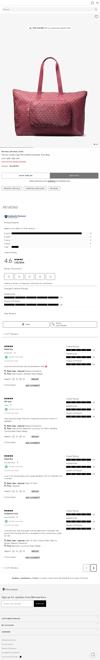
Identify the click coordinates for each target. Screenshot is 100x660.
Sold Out (74, 175)
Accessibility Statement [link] (11, 652)
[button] (93, 654)
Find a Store (11, 589)
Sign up (40, 603)
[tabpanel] (50, 80)
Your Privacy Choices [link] (10, 657)
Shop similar (25, 175)
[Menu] (97, 3)
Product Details (12, 188)
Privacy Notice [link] (7, 644)
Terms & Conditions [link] (9, 648)
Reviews (54, 188)
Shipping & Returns (35, 188)
